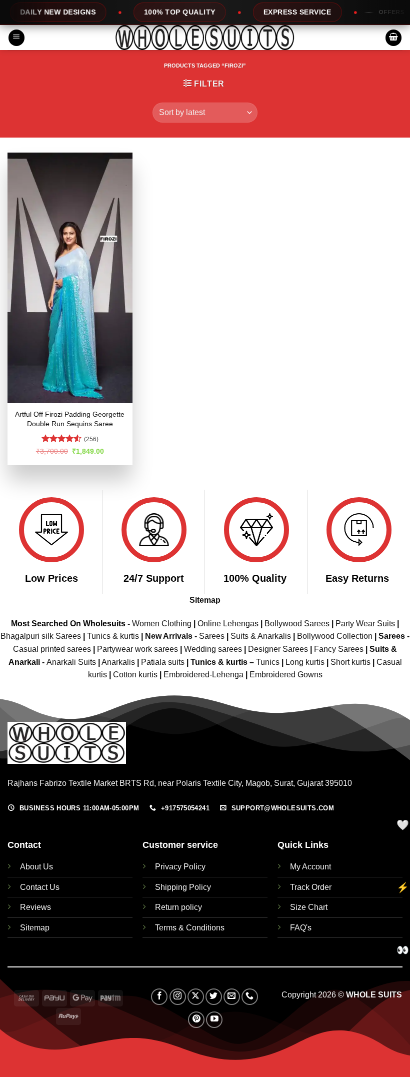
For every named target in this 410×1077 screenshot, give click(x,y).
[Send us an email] (232, 996)
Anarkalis (119, 662)
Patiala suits (163, 662)
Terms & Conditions (189, 927)
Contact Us (40, 887)
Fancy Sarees (339, 649)
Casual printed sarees (52, 649)
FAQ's (301, 927)
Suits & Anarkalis (260, 636)
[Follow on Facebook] (159, 996)
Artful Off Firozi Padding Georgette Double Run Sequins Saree (69, 419)
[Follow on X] (196, 996)
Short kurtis (351, 662)
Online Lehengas (228, 623)
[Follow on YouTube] (214, 1019)
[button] (16, 38)
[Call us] (250, 996)
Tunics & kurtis (113, 636)
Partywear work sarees (137, 649)
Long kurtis (306, 662)
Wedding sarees (213, 649)
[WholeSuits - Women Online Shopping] (205, 37)
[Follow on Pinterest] (196, 1019)
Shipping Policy (183, 887)
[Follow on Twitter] (214, 996)
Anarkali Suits (72, 662)
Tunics (269, 662)
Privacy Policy (180, 866)
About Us (36, 866)
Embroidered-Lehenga (204, 674)
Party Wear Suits (365, 623)
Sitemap (205, 600)
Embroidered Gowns (286, 674)
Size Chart (309, 907)
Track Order (311, 887)
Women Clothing (162, 623)
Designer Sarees (278, 649)
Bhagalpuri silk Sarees (40, 636)
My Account (310, 866)
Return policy (178, 907)
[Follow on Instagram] (178, 996)
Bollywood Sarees (297, 623)
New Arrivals (168, 636)
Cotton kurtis (136, 674)
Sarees (211, 636)
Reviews (35, 907)
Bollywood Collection (334, 636)
